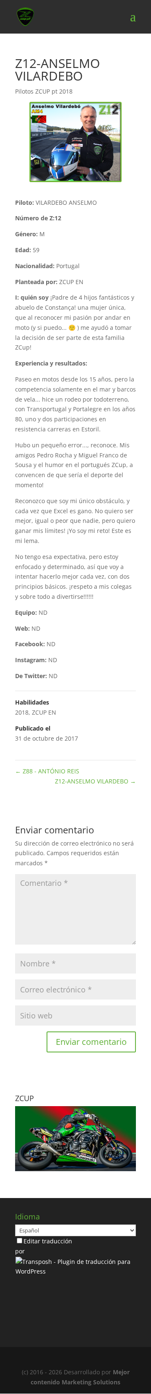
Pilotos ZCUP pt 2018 (44, 91)
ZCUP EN (44, 712)
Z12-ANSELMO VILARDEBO (95, 781)
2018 (22, 712)
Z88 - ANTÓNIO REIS (47, 771)
